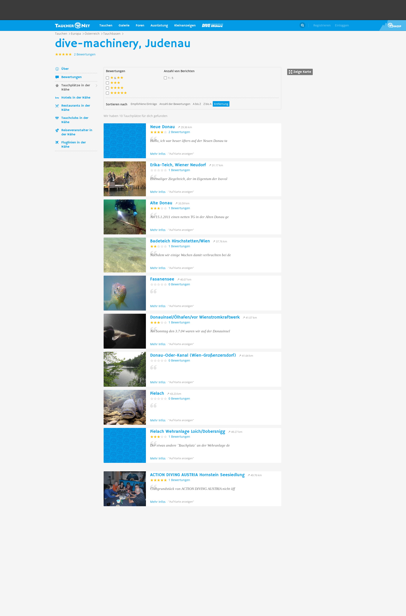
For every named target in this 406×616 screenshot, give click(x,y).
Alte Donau (161, 203)
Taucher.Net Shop (392, 25)
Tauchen (105, 25)
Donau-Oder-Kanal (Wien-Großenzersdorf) (193, 355)
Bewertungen (71, 77)
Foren (140, 25)
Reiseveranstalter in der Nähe (76, 132)
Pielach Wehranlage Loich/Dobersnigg (187, 431)
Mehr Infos (158, 154)
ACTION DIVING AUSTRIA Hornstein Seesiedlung (197, 475)
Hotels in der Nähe (75, 98)
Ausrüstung (159, 25)
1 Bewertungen (179, 170)
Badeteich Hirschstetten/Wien (180, 241)
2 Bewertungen (179, 132)
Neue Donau (162, 127)
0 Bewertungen (179, 284)
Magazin (212, 25)
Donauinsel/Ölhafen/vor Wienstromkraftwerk (195, 317)
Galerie (124, 25)
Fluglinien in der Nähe (73, 144)
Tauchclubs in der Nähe (74, 120)
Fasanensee (162, 279)
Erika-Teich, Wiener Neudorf (178, 165)
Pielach (157, 393)
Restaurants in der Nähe (75, 108)
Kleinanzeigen (185, 25)
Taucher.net (72, 25)
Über (65, 69)
